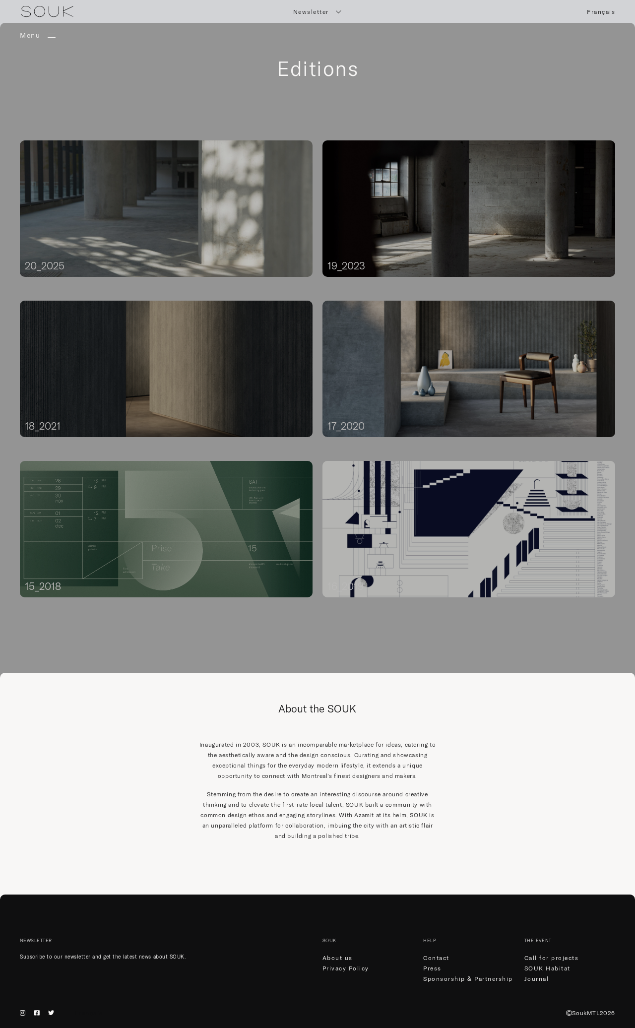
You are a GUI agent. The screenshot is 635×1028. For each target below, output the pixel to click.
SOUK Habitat (547, 968)
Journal (536, 978)
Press (432, 968)
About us (337, 958)
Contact (436, 958)
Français (601, 11)
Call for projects (551, 958)
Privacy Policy (345, 968)
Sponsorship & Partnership (468, 978)
